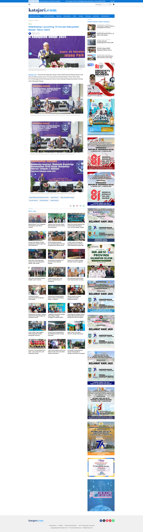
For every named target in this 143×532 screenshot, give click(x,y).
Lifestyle (80, 16)
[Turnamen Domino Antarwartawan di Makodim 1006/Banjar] (37, 290)
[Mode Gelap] (114, 4)
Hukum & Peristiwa (49, 16)
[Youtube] (110, 520)
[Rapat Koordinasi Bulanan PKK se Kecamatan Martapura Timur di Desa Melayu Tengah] (76, 218)
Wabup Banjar (54, 200)
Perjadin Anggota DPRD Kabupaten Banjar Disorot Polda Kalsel (104, 49)
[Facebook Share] (70, 206)
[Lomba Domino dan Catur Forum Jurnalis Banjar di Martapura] (57, 272)
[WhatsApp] (113, 520)
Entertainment (105, 16)
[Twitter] (104, 520)
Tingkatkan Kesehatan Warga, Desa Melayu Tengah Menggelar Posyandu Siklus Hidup (56, 316)
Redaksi (60, 525)
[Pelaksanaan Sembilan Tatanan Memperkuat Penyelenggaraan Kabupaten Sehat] (37, 308)
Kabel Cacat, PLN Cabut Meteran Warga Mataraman (75, 333)
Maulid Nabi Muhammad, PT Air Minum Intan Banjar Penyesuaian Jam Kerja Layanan (105, 34)
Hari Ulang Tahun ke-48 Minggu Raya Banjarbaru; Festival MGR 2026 (51, 1)
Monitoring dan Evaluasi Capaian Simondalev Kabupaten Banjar (74, 298)
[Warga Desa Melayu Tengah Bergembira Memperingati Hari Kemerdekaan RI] (37, 236)
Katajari (34, 33)
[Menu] (29, 4)
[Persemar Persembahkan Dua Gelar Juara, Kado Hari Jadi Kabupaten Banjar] (37, 344)
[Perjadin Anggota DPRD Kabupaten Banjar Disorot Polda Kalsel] (91, 50)
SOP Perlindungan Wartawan (86, 525)
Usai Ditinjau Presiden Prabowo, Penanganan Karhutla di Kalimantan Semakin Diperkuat (105, 26)
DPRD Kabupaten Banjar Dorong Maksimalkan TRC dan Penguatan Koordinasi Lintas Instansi (56, 244)
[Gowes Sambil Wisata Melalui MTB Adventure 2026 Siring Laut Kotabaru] (91, 57)
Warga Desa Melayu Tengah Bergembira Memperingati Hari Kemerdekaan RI (37, 244)
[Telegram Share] (80, 206)
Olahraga (88, 16)
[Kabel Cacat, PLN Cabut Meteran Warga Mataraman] (76, 326)
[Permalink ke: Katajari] (29, 33)
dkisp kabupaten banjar (67, 197)
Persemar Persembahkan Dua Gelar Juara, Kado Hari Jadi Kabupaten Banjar (36, 352)
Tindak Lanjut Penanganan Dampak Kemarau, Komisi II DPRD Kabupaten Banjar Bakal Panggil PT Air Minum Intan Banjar (76, 244)
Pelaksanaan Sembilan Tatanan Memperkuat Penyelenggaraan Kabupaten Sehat (37, 316)
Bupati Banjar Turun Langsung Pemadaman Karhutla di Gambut (36, 226)
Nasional (58, 16)
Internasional (67, 16)
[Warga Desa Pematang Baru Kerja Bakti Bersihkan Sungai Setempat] (57, 326)
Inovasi (37, 33)
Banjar (30, 24)
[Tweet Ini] (74, 206)
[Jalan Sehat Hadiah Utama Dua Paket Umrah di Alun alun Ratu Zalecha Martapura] (57, 344)
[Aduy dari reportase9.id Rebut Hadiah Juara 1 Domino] (37, 272)
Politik (74, 16)
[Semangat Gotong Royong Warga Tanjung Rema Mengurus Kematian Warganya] (76, 344)
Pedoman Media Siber (71, 525)
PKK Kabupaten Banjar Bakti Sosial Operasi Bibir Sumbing (75, 279)
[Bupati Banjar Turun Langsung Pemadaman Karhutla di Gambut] (37, 218)
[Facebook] (101, 520)
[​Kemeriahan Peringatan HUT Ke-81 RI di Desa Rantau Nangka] (57, 254)
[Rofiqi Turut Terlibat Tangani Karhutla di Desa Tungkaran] (76, 254)
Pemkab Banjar (44, 200)
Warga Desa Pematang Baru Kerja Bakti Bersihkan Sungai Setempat (56, 334)
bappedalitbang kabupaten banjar (39, 197)
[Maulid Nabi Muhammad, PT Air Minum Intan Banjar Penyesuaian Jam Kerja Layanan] (91, 35)
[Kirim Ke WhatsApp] (84, 206)
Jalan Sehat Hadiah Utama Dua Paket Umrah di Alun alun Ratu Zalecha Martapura (56, 352)
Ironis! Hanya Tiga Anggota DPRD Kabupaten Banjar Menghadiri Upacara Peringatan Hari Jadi (36, 334)
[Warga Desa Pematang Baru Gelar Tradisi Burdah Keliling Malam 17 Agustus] (57, 290)
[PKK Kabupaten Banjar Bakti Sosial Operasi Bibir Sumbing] (76, 272)
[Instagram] (107, 520)
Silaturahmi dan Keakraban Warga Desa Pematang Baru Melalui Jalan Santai (36, 262)
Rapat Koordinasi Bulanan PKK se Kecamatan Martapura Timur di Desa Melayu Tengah (76, 226)
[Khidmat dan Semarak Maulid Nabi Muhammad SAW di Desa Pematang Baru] (57, 218)
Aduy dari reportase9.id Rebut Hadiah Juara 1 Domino (36, 279)
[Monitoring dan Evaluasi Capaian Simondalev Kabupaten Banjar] (76, 290)
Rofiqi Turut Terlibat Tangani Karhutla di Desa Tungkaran (75, 261)
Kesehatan (96, 16)
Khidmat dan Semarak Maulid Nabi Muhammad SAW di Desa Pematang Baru (56, 226)
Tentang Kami (53, 525)
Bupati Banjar (54, 197)
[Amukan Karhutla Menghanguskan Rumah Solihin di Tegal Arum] (91, 42)
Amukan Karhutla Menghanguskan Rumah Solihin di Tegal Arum (105, 41)
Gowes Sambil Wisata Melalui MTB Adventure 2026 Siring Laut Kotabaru (105, 56)
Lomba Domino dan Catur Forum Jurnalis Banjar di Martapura (55, 280)
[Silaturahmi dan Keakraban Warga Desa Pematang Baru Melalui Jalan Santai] (37, 254)
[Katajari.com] (42, 10)
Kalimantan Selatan (34, 16)
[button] (110, 4)
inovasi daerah (33, 200)
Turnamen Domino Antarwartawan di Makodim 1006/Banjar (36, 298)
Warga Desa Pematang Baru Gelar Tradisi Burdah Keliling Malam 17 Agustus (56, 298)
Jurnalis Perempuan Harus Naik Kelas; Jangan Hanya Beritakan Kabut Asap (98, 1)
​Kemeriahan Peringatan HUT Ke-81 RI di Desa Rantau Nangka (56, 262)
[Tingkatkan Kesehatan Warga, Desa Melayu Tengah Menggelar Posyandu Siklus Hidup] (57, 308)
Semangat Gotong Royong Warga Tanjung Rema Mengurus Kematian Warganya (76, 352)
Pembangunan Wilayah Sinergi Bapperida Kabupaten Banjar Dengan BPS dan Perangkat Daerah (76, 316)
